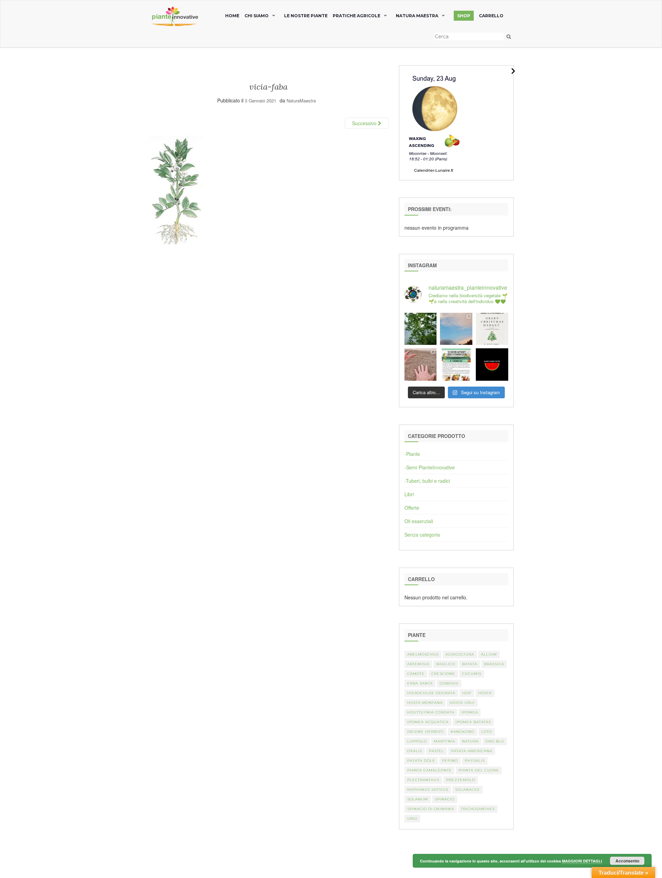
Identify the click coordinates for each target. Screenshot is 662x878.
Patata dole (421, 760)
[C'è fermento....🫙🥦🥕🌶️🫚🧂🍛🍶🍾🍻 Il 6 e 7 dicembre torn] (456, 364)
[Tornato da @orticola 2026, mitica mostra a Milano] (456, 329)
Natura (470, 741)
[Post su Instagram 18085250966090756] (492, 329)
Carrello (491, 15)
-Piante (412, 453)
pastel (436, 751)
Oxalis (414, 751)
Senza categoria (422, 534)
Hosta (485, 693)
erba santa (420, 683)
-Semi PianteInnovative (429, 467)
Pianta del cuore (479, 770)
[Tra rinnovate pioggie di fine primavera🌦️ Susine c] (420, 329)
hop (466, 693)
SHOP (463, 15)
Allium (489, 654)
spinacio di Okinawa (430, 809)
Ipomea (469, 712)
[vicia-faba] (175, 189)
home (232, 15)
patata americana (471, 751)
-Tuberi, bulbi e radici (427, 480)
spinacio (444, 799)
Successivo (365, 123)
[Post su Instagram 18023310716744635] (492, 364)
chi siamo (256, 15)
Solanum (417, 799)
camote (415, 673)
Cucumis (471, 673)
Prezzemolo (460, 780)
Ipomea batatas (473, 722)
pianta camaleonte (429, 770)
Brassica (494, 664)
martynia (444, 741)
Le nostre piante (306, 15)
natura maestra (417, 15)
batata (469, 664)
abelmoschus (423, 654)
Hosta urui (462, 702)
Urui (412, 818)
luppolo (417, 741)
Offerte (411, 507)
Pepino (450, 760)
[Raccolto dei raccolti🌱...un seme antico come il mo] (420, 364)
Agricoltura (459, 654)
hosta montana (425, 702)
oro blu (494, 741)
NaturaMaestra (301, 100)
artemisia (418, 664)
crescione (443, 673)
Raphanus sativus (427, 789)
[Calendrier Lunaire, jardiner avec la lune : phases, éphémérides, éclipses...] (434, 122)
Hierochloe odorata (431, 693)
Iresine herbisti (425, 731)
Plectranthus (423, 780)
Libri (409, 494)
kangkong (462, 731)
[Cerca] (509, 36)
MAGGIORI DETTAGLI (582, 861)
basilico (445, 664)
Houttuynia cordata (430, 712)
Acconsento (627, 861)
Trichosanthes (478, 809)
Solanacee (467, 789)
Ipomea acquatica (428, 722)
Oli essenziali (418, 521)
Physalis (475, 760)
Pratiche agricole (356, 15)
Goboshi (449, 683)
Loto (486, 731)
